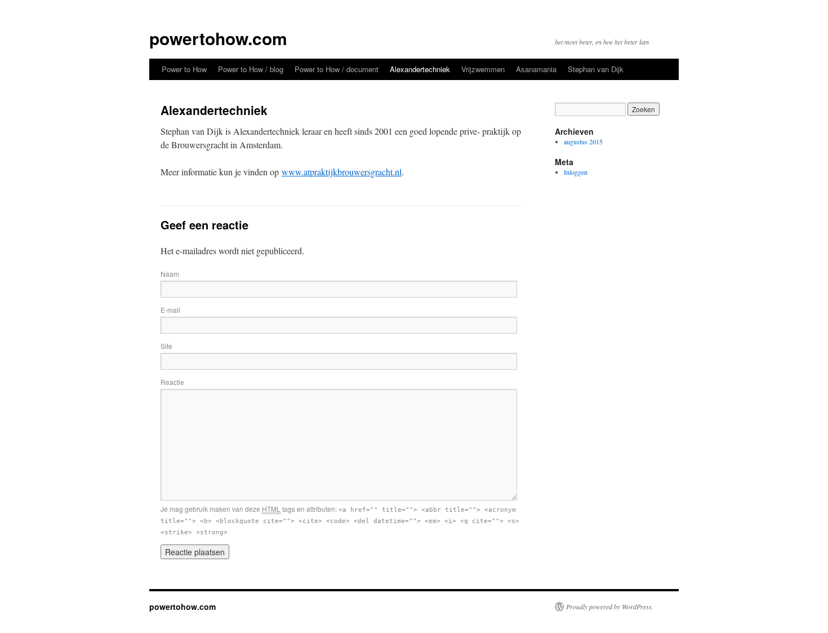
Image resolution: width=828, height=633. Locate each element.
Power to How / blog (250, 69)
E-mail (170, 310)
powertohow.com (218, 38)
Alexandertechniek (420, 69)
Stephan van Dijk (596, 69)
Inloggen (575, 171)
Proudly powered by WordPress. (609, 606)
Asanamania (536, 69)
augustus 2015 (583, 141)
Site (166, 346)
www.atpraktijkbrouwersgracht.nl (342, 172)
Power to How (184, 69)
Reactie (172, 382)
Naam (170, 273)
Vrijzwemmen (483, 69)
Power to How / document (337, 69)
